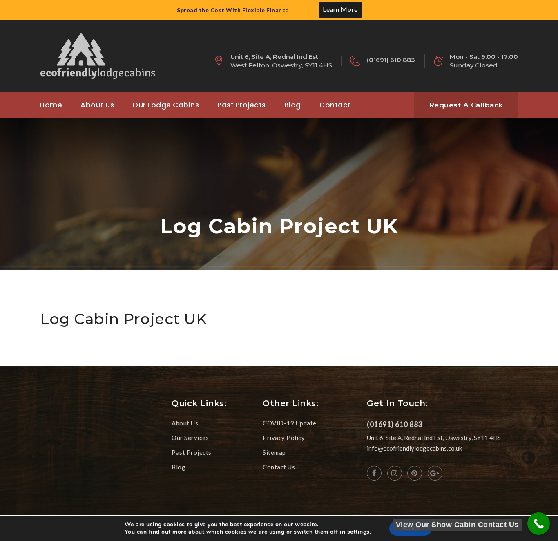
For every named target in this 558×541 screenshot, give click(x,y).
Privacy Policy (284, 437)
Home (51, 105)
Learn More (340, 9)
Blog (292, 105)
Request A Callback (466, 105)
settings (358, 532)
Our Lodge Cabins (165, 105)
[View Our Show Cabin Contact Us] (538, 523)
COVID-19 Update (290, 423)
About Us (97, 105)
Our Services (190, 437)
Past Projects (241, 105)
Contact (335, 105)
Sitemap (274, 452)
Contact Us (279, 467)
